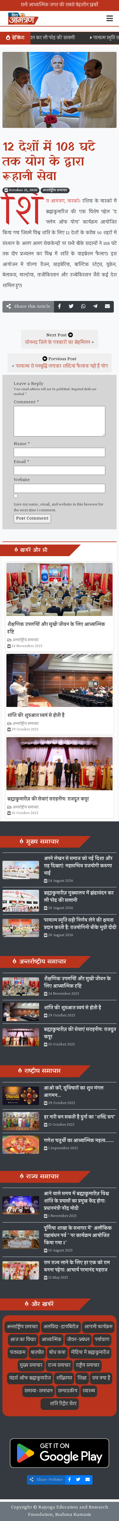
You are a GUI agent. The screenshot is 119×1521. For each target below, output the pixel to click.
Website (22, 480)
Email (21, 462)
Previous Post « (60, 362)
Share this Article (31, 306)
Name (22, 444)
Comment (26, 402)
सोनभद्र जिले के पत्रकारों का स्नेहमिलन (57, 342)
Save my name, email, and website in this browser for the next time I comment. (58, 507)
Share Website (49, 1479)
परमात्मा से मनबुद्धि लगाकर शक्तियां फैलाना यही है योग (62, 366)
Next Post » (59, 338)
